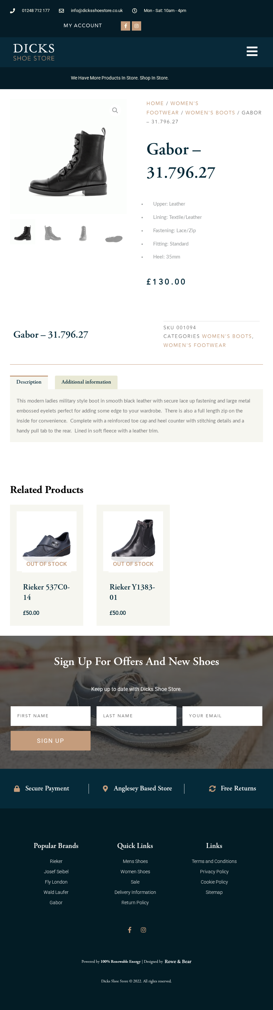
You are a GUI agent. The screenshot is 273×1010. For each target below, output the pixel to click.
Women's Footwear (194, 345)
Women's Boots (210, 113)
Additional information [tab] (86, 382)
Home (155, 103)
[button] (115, 110)
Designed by (154, 961)
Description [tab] (29, 382)
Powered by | (113, 961)
